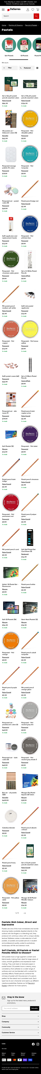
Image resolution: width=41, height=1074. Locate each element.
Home (4, 25)
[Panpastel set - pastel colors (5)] (11, 189)
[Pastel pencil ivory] (11, 851)
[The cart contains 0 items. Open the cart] (37, 9)
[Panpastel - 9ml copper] (11, 329)
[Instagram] (37, 1044)
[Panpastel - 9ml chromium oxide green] (11, 259)
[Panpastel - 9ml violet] (30, 434)
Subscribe (34, 1008)
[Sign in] (27, 9)
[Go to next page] (24, 913)
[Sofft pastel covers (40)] (11, 364)
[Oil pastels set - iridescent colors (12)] (11, 119)
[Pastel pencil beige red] (30, 189)
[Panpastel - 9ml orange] (11, 641)
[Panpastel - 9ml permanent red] (11, 502)
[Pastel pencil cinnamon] (30, 467)
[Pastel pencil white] (30, 572)
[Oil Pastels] (24, 45)
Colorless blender (8, 828)
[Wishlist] (32, 9)
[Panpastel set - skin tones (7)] (11, 399)
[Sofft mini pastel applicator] (30, 294)
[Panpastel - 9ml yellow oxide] (11, 886)
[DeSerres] (13, 9)
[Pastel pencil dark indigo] (11, 467)
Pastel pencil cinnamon (29, 479)
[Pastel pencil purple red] (11, 676)
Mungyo (4, 449)
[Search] (36, 16)
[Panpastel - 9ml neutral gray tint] (30, 711)
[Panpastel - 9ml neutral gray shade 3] (30, 746)
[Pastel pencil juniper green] (30, 502)
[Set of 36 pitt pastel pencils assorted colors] (30, 84)
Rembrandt (25, 554)
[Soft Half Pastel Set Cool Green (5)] (30, 537)
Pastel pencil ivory (8, 863)
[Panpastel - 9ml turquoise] (30, 154)
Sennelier (5, 136)
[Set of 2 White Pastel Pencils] (30, 259)
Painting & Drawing (16, 25)
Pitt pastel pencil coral (10, 549)
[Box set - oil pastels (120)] (11, 781)
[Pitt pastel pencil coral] (11, 537)
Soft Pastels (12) (8, 446)
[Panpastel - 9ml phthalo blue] (30, 224)
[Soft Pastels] (9, 45)
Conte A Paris (25, 276)
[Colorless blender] (11, 816)
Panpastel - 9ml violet (29, 446)
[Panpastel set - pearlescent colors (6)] (11, 711)
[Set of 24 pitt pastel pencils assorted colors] (11, 84)
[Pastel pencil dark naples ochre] (30, 399)
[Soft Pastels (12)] (11, 434)
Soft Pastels (9, 56)
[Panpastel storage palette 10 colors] (11, 154)
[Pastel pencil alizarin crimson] (30, 816)
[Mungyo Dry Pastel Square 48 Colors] (30, 781)
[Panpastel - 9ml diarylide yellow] (30, 119)
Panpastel (24, 136)
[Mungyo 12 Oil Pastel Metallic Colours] (30, 886)
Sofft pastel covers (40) (10, 376)
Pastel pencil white (28, 584)
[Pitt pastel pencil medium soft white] (11, 294)
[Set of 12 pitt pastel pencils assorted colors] (30, 851)
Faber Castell (6, 100)
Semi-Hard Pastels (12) (29, 619)
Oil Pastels (24, 56)
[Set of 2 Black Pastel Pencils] (30, 364)
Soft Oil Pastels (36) (9, 619)
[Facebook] (33, 1044)
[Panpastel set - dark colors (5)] (11, 746)
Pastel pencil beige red (29, 201)
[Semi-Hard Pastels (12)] (30, 607)
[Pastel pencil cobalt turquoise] (30, 641)
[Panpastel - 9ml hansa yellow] (30, 329)
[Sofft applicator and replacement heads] (11, 224)
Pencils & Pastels (31, 25)
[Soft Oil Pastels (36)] (11, 607)
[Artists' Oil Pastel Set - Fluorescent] (11, 572)
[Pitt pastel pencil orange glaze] (30, 676)
